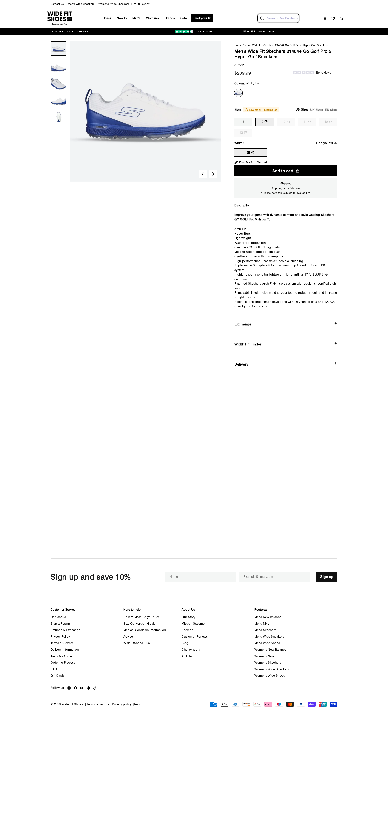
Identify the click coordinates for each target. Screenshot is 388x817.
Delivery (241, 364)
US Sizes (302, 109)
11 (305, 122)
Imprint (139, 704)
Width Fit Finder (247, 344)
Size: (285, 110)
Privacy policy (122, 704)
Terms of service (98, 704)
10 (284, 122)
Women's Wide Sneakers (113, 3)
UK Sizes (316, 110)
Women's (152, 18)
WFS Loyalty (141, 3)
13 (241, 133)
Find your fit (202, 18)
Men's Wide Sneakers (81, 3)
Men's (136, 18)
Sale (183, 18)
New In (122, 18)
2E (248, 152)
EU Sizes (331, 110)
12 (326, 122)
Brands (170, 18)
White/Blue (238, 93)
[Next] (213, 174)
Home (107, 18)
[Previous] (203, 174)
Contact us (57, 3)
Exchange (242, 324)
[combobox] (278, 18)
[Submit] (262, 18)
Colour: (247, 83)
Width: (283, 143)
